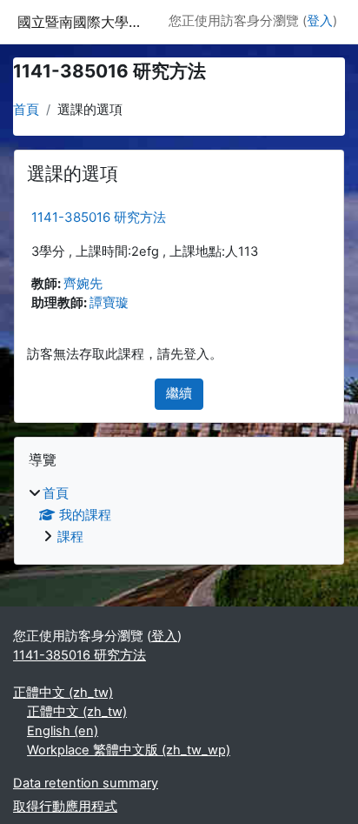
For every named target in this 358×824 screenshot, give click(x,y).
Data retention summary (85, 783)
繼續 (179, 393)
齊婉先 (83, 283)
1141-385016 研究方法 (98, 217)
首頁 (26, 109)
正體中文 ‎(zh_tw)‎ (63, 692)
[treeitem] (179, 516)
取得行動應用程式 (65, 806)
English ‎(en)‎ (62, 731)
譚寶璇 (109, 303)
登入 (320, 21)
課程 (70, 537)
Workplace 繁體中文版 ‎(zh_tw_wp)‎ (128, 750)
